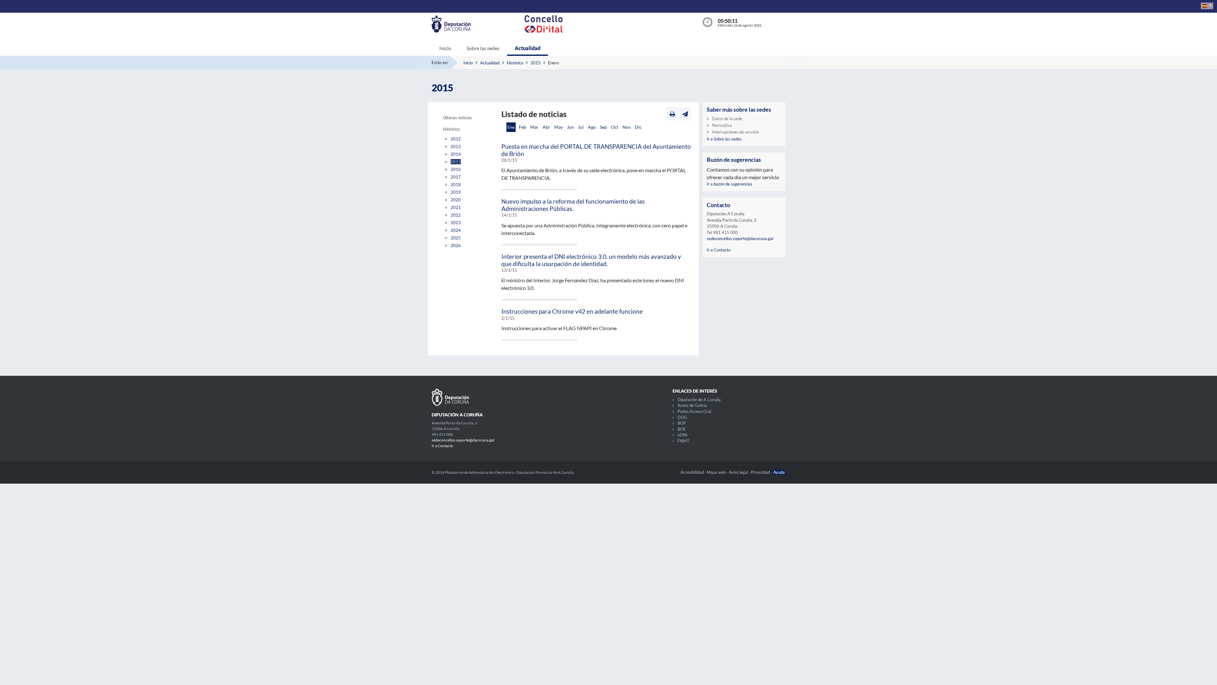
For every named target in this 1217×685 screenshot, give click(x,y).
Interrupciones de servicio (735, 131)
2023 (456, 222)
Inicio (445, 48)
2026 (456, 245)
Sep (603, 127)
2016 (456, 169)
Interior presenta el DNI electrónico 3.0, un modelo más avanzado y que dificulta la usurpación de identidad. (591, 260)
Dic (638, 127)
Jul (581, 127)
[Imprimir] (672, 114)
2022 (456, 215)
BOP (682, 423)
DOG (682, 417)
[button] (1207, 6)
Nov (626, 127)
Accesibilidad (692, 472)
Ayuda (779, 472)
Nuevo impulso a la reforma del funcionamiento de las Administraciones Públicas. (573, 205)
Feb (522, 127)
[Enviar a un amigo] (685, 114)
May (558, 127)
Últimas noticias (457, 117)
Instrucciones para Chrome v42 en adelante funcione (572, 311)
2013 (456, 146)
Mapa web (717, 472)
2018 (456, 184)
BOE (682, 429)
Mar (534, 127)
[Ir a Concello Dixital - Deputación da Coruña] (610, 24)
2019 (456, 192)
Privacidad (761, 472)
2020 (456, 199)
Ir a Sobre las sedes (724, 138)
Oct (614, 127)
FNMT (683, 440)
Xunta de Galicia (692, 405)
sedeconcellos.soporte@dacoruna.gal (740, 238)
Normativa (722, 125)
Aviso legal (739, 472)
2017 (456, 176)
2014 (456, 154)
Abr (546, 127)
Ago (592, 127)
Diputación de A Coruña (699, 399)
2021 (456, 207)
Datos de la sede (727, 118)
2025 (456, 237)
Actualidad (527, 48)
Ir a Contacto (719, 249)
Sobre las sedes (483, 48)
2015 (536, 62)
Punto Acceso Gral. (695, 411)
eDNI (682, 434)
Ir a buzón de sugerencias (729, 183)
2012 (456, 138)
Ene (511, 127)
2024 (456, 230)
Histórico (515, 62)
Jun (570, 127)
